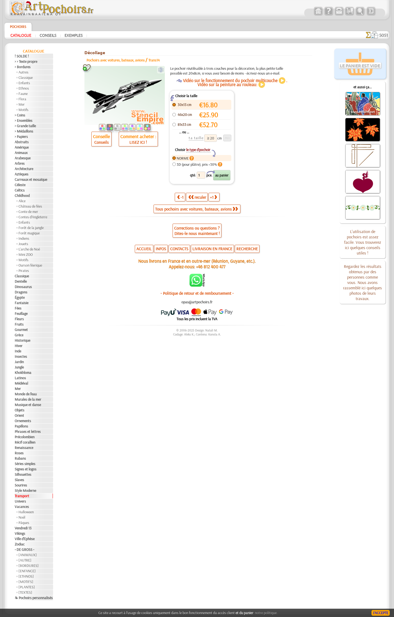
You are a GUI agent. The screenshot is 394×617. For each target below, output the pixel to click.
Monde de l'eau (26, 393)
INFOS (161, 248)
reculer (200, 197)
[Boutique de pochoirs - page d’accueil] (51, 14)
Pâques (23, 522)
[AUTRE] (24, 560)
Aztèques (21, 174)
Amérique (22, 147)
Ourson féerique (30, 265)
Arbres (20, 163)
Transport (22, 495)
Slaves (19, 479)
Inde (18, 351)
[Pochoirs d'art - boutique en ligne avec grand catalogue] (318, 14)
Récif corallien (25, 442)
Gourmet (21, 329)
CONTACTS (179, 248)
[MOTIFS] (25, 581)
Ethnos (23, 88)
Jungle (19, 367)
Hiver (19, 345)
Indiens (23, 238)
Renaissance (24, 447)
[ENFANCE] (27, 570)
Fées (18, 308)
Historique (22, 340)
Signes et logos (25, 469)
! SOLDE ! (22, 56)
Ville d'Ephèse (25, 538)
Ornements (23, 420)
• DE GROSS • (24, 549)
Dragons (21, 292)
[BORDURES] (28, 565)
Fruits (19, 324)
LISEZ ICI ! (138, 142)
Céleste (20, 184)
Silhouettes (23, 474)
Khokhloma (23, 372)
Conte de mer (28, 211)
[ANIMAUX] (27, 554)
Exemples (74, 35)
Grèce (19, 334)
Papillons (21, 426)
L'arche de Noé (29, 249)
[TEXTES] (25, 592)
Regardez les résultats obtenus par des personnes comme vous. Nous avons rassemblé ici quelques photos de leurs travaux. (362, 282)
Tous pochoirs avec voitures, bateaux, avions (193, 209)
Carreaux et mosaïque (31, 179)
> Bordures (23, 66)
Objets (19, 410)
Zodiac (20, 544)
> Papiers (21, 136)
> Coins (20, 115)
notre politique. (266, 612)
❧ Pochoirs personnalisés (34, 597)
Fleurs (19, 318)
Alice (21, 200)
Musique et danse (28, 404)
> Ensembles (23, 120)
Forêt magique (29, 233)
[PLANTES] (26, 587)
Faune (23, 93)
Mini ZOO (25, 254)
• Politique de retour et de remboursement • (197, 293)
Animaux (21, 152)
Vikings (20, 533)
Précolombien (25, 436)
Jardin (19, 361)
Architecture (24, 168)
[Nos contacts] (339, 14)
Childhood (22, 195)
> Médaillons (24, 131)
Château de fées (30, 206)
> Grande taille (25, 125)
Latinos (20, 377)
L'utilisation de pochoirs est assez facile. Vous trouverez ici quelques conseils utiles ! (362, 242)
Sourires (21, 485)
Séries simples (25, 463)
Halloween (26, 511)
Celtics (20, 190)
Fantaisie (21, 302)
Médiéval (21, 383)
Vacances (22, 506)
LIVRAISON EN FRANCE (212, 248)
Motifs (23, 109)
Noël (21, 517)
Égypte (20, 297)
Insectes (21, 356)
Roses (19, 452)
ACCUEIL (144, 248)
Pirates (23, 270)
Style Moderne (25, 490)
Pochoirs (18, 26)
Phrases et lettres (28, 431)
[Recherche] (360, 14)
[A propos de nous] (328, 14)
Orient (19, 415)
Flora (22, 99)
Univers (20, 501)
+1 (212, 197)
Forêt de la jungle (31, 227)
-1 (182, 197)
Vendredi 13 (23, 528)
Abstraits (22, 141)
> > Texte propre (26, 61)
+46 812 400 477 (210, 266)
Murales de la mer (28, 399)
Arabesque (23, 158)
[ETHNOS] (26, 576)
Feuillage (21, 313)
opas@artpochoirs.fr (197, 302)
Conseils (48, 35)
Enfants (24, 82)
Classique (25, 77)
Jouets (23, 243)
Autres (23, 72)
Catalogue (20, 35)
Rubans (20, 458)
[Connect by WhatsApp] (197, 285)
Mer (21, 104)
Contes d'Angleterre (32, 217)
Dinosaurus (23, 286)
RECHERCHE (247, 248)
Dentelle (21, 281)
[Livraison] (349, 14)
